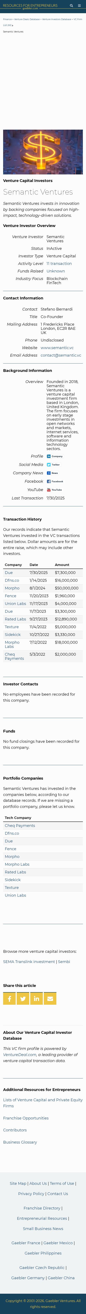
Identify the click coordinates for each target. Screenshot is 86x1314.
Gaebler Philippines (43, 1253)
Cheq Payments (14, 656)
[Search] (71, 6)
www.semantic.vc (57, 348)
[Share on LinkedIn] (36, 998)
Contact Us (57, 1193)
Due (9, 573)
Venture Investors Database (56, 19)
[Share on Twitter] (23, 998)
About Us (38, 1183)
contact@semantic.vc (61, 355)
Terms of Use (62, 1183)
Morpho (12, 588)
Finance (7, 19)
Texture (12, 627)
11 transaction (59, 264)
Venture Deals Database (27, 19)
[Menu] (79, 6)
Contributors (15, 1130)
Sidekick (13, 635)
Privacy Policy (31, 1193)
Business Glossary (20, 1142)
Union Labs (15, 604)
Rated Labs (15, 619)
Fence (10, 596)
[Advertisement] (43, 82)
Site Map (18, 1183)
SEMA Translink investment (29, 961)
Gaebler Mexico (58, 1243)
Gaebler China (61, 1278)
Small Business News (43, 1228)
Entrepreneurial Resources (42, 1218)
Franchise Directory (42, 1208)
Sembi (64, 961)
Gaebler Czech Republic (41, 1267)
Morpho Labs (12, 644)
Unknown (56, 271)
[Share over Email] (50, 998)
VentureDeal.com (19, 1054)
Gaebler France (25, 1243)
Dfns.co (12, 580)
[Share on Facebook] (9, 998)
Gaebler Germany (28, 1278)
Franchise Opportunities (26, 1118)
